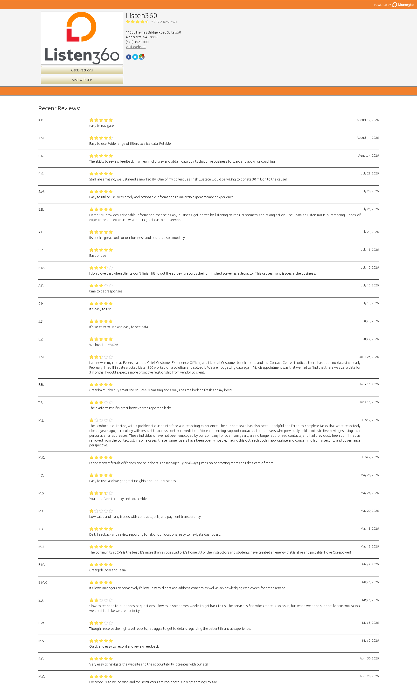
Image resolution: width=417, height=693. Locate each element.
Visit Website (82, 80)
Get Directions (82, 70)
